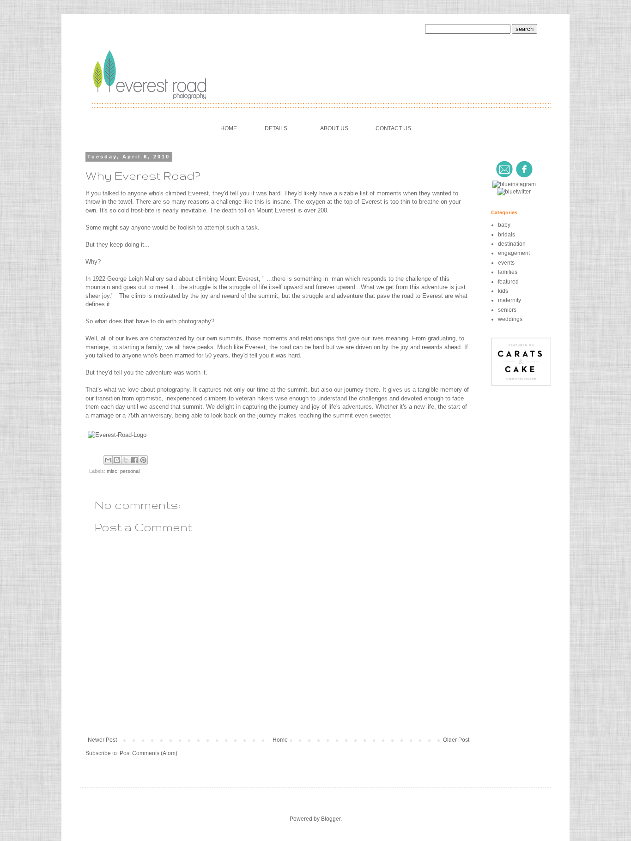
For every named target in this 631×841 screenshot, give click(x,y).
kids (503, 291)
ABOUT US (334, 128)
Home (280, 740)
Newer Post (102, 740)
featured (508, 281)
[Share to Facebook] (134, 460)
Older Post (456, 740)
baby (504, 225)
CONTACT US (393, 128)
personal (130, 471)
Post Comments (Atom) (148, 753)
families (507, 272)
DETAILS (276, 128)
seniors (507, 310)
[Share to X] (125, 460)
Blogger (330, 819)
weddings (510, 319)
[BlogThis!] (116, 460)
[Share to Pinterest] (143, 460)
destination (512, 244)
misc (112, 471)
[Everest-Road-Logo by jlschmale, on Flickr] (117, 434)
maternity (509, 300)
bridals (506, 234)
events (506, 263)
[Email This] (108, 460)
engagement (514, 253)
